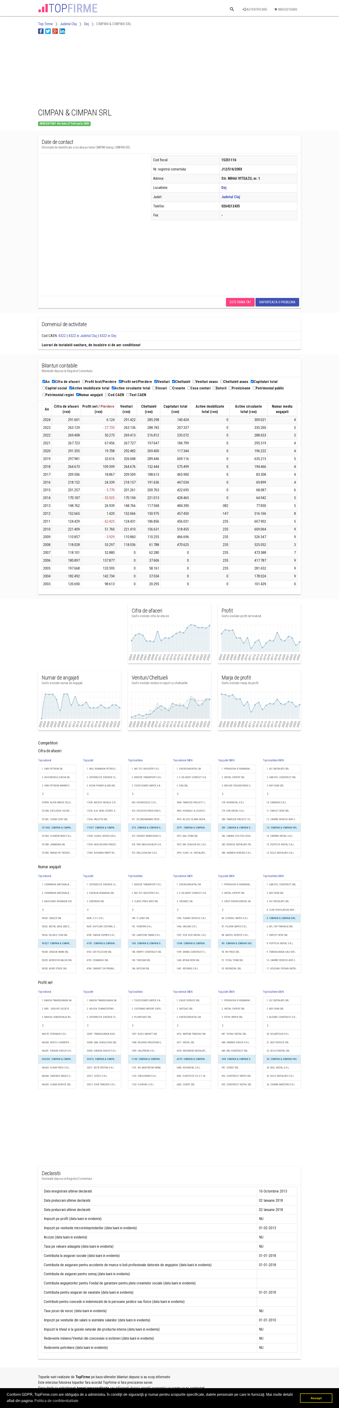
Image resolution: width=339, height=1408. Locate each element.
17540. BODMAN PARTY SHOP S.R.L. (104, 852)
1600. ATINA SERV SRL (188, 960)
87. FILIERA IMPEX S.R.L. (234, 926)
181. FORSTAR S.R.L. (142, 926)
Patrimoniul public (270, 388)
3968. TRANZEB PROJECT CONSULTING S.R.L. (194, 802)
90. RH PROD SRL (230, 951)
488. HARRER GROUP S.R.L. (236, 1042)
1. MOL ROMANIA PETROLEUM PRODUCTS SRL (104, 768)
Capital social (56, 388)
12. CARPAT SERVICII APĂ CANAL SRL (284, 819)
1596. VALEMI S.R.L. (187, 926)
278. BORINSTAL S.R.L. (233, 802)
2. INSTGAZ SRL (185, 1008)
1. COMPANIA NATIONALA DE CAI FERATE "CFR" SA (59, 884)
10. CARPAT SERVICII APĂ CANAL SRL (284, 960)
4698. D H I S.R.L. (95, 918)
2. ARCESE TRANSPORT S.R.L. (147, 777)
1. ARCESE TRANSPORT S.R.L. (147, 884)
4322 (62, 336)
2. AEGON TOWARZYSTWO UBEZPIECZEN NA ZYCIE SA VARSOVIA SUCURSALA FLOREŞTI (104, 1008)
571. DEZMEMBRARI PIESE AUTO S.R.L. (149, 819)
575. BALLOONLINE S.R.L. (145, 852)
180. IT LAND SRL (140, 918)
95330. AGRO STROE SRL (54, 968)
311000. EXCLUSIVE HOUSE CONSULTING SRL (59, 810)
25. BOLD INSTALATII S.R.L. (280, 1075)
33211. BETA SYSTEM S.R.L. (101, 1067)
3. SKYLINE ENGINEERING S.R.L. (238, 785)
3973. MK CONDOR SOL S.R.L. (192, 844)
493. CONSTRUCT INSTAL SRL (236, 1084)
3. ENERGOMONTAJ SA (189, 1017)
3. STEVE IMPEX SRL (232, 1017)
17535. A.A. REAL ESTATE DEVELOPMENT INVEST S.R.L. (104, 810)
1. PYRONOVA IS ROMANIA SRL (238, 768)
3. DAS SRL (182, 785)
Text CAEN (137, 395)
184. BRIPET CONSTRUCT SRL (146, 951)
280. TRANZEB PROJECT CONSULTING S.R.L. (239, 819)
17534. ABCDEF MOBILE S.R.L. (102, 802)
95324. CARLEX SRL (52, 918)
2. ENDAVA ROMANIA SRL (100, 893)
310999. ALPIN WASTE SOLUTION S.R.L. (59, 802)
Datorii (221, 388)
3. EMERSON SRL (95, 901)
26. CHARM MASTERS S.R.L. (281, 1084)
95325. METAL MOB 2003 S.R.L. (58, 926)
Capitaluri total (265, 381)
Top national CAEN (183, 760)
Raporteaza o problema (277, 302)
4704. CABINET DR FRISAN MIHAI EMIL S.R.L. (104, 968)
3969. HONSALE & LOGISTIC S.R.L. (194, 810)
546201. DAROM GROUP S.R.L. (57, 1050)
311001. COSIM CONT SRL (55, 819)
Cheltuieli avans (235, 381)
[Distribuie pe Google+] (55, 31)
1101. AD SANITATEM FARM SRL (148, 1067)
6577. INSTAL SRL (185, 1042)
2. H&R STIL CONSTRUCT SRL (281, 777)
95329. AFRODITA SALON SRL (57, 960)
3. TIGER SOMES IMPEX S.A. (146, 785)
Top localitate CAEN (273, 760)
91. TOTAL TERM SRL (232, 960)
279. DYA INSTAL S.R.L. (233, 810)
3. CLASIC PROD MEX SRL (145, 901)
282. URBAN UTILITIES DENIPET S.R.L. (239, 836)
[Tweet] (48, 31)
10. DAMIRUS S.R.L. (277, 802)
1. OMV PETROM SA (52, 768)
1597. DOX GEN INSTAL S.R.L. (192, 935)
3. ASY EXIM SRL (275, 785)
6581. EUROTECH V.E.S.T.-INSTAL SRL (194, 1075)
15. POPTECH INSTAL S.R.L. (281, 844)
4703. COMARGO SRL (97, 960)
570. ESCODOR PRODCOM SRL (147, 810)
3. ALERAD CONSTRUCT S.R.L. (282, 1017)
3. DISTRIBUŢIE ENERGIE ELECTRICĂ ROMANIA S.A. (104, 1017)
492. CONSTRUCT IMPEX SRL (236, 1075)
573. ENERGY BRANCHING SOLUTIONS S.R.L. (149, 836)
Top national (44, 760)
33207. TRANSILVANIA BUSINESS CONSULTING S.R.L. (104, 1033)
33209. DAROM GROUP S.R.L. (102, 1050)
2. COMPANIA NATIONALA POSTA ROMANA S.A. (59, 893)
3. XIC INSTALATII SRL (278, 901)
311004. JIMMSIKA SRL (53, 844)
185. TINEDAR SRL (141, 960)
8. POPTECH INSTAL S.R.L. (280, 943)
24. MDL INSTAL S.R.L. (278, 1067)
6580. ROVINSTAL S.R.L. (189, 1067)
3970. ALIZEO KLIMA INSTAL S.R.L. (194, 819)
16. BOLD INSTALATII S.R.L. (280, 852)
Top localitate (135, 760)
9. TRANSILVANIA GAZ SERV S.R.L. (284, 951)
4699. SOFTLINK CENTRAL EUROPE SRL (104, 926)
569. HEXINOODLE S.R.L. (144, 802)
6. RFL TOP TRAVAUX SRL (280, 926)
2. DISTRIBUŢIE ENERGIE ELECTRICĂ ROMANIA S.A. (104, 777)
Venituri (163, 381)
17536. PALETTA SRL (97, 819)
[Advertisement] (122, 70)
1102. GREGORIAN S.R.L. (144, 1075)
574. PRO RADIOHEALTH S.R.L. (147, 844)
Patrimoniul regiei (59, 395)
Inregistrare (287, 9)
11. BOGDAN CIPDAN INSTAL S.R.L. (284, 968)
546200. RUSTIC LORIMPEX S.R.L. (59, 1042)
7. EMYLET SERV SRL (277, 935)
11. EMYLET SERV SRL (278, 810)
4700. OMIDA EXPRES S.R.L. (101, 935)
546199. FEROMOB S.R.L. (54, 1033)
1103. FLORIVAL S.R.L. (143, 1084)
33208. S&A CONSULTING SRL (101, 1042)
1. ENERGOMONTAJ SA (189, 768)
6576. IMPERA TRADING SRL (191, 1033)
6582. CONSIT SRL (186, 1084)
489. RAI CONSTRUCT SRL (235, 1050)
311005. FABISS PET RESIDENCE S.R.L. (59, 852)
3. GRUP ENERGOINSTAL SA (236, 901)
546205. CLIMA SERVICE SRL (56, 1084)
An (47, 381)
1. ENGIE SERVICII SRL (188, 1000)
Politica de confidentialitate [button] (56, 1401)
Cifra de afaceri (67, 381)
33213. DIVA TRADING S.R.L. (101, 1084)
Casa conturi (200, 388)
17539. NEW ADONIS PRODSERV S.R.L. (104, 844)
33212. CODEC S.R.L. (97, 1075)
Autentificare (256, 9)
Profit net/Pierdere (137, 381)
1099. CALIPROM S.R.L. (143, 1050)
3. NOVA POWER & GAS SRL (101, 785)
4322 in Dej (108, 336)
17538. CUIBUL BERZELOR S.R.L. (103, 836)
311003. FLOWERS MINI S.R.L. (57, 836)
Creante (178, 388)
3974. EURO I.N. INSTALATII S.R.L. (194, 852)
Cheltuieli (182, 381)
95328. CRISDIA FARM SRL (55, 951)
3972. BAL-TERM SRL (187, 836)
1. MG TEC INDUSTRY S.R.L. (146, 768)
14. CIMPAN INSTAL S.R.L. (280, 836)
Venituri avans (207, 381)
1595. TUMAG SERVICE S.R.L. (192, 918)
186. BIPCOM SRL (140, 968)
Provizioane (241, 388)
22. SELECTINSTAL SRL (278, 1050)
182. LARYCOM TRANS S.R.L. (146, 935)
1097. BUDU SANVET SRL (144, 1033)
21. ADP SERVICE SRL (278, 1042)
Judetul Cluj (230, 197)
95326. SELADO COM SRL (55, 935)
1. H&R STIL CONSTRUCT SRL (281, 884)
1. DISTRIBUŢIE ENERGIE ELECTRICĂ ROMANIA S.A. (104, 884)
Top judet (88, 760)
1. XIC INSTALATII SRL (278, 768)
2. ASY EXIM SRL (275, 893)
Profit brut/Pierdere (100, 381)
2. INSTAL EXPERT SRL (233, 777)
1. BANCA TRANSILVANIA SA (56, 1000)
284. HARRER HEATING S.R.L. (237, 852)
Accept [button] (316, 1398)
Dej (223, 187)
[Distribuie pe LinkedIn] (62, 31)
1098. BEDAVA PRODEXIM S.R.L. (148, 1042)
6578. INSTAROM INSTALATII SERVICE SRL (194, 1050)
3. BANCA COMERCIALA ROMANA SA (59, 1017)
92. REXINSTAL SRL (231, 968)
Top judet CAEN (226, 760)
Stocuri (161, 388)
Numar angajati (91, 395)
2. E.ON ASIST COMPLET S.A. (192, 777)
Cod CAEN (116, 395)
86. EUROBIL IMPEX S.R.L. (235, 918)
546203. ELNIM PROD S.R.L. (56, 1067)
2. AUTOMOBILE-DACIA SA (56, 777)
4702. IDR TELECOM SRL (99, 951)
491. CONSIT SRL (230, 1067)
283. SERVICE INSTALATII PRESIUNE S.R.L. (239, 844)
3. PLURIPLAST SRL (141, 1017)
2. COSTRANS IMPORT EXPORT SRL (149, 1008)
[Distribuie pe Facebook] (41, 31)
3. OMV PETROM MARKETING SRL (59, 785)
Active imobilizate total (90, 388)
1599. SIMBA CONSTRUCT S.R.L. (193, 951)
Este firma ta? (240, 302)
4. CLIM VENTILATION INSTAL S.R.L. (284, 909)
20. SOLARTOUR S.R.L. (278, 1033)
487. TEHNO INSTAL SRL (234, 1033)
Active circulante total (132, 388)
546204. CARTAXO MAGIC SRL (57, 1075)
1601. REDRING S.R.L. (188, 968)
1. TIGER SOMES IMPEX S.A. (146, 1000)
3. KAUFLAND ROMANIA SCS (57, 901)
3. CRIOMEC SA (185, 901)
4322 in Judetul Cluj (82, 336)
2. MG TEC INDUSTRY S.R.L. (146, 893)
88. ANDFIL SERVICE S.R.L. (235, 935)
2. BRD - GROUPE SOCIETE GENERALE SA (59, 1008)
